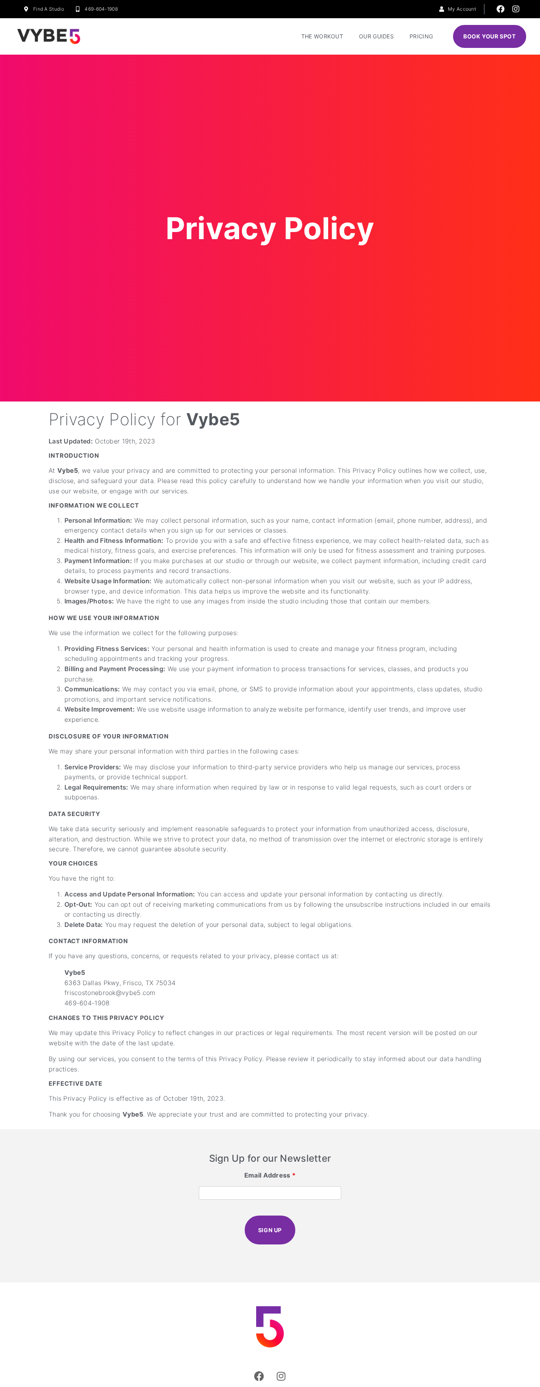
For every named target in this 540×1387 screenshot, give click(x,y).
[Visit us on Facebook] (500, 9)
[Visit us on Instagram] (515, 9)
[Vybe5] (48, 36)
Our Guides (376, 36)
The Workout (322, 36)
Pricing (421, 36)
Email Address (270, 1175)
